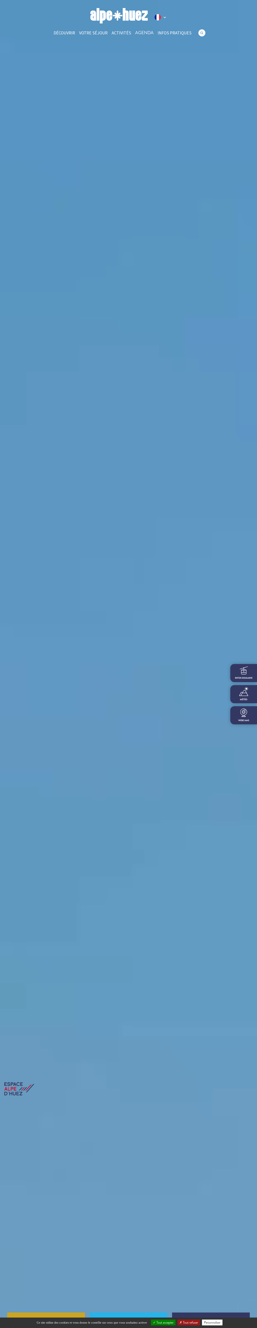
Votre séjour (93, 33)
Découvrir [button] (64, 33)
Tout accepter (164, 1322)
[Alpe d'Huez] (119, 16)
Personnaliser (212, 1322)
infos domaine (243, 677)
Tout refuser (190, 1322)
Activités (121, 33)
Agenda (144, 33)
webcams (243, 720)
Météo (243, 699)
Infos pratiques (175, 33)
